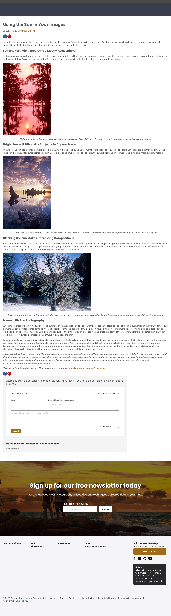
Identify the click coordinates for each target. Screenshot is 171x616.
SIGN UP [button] (105, 509)
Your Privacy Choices (13, 601)
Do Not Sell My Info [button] (107, 598)
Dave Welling (28, 30)
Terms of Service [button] (68, 598)
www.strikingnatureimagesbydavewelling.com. (26, 363)
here (14, 384)
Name (13, 400)
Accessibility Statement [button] (132, 598)
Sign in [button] (116, 393)
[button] (5, 36)
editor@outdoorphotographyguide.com (87, 368)
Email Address (61, 400)
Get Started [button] (149, 551)
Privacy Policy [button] (87, 598)
